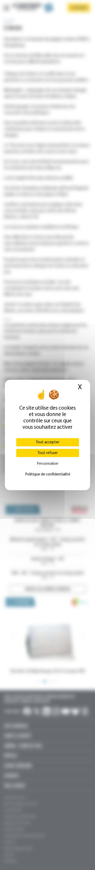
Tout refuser (47, 453)
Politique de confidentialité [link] (47, 474)
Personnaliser (48, 464)
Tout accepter (47, 442)
